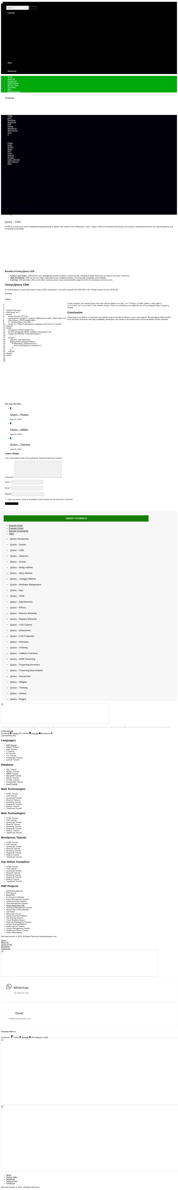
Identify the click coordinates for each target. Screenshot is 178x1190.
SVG (13, 214)
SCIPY (14, 197)
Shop (10, 63)
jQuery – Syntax (18, 544)
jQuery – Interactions (20, 676)
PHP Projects (16, 73)
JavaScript (15, 21)
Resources (12, 71)
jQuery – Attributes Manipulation (25, 584)
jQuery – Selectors (19, 556)
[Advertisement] (52, 106)
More (10, 164)
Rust (13, 207)
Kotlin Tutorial (17, 42)
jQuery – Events (18, 562)
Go (12, 189)
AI (12, 185)
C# (12, 139)
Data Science (16, 36)
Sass (13, 191)
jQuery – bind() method (21, 567)
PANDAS (15, 168)
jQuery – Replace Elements (23, 619)
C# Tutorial (15, 29)
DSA (13, 172)
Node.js (14, 170)
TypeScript (15, 174)
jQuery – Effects (18, 607)
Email (8, 488)
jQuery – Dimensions (20, 630)
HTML (14, 15)
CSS (13, 17)
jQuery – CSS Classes (21, 625)
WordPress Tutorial (19, 52)
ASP (13, 182)
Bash (13, 205)
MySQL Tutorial (17, 44)
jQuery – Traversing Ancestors (25, 665)
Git (12, 176)
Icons (13, 209)
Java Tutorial (16, 40)
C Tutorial (15, 27)
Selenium (15, 56)
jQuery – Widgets (18, 682)
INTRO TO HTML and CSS (22, 203)
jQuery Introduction (19, 539)
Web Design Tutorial (19, 50)
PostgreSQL (16, 178)
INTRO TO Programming (21, 201)
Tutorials (11, 13)
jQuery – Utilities (19, 429)
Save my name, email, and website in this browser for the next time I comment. (40, 499)
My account (16, 65)
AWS (13, 199)
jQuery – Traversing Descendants (26, 670)
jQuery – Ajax (16, 590)
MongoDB (15, 180)
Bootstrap (15, 19)
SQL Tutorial (16, 48)
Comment (9, 477)
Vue (13, 193)
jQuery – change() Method (23, 579)
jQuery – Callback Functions (24, 653)
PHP (13, 23)
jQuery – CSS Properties (22, 636)
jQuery (13, 212)
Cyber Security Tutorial (20, 38)
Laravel (14, 58)
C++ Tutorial (16, 33)
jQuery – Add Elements (21, 602)
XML (13, 60)
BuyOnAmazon (14, 91)
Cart (13, 67)
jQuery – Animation (19, 642)
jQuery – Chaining (19, 647)
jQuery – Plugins (19, 414)
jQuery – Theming (20, 444)
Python (14, 25)
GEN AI (14, 195)
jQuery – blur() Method (21, 573)
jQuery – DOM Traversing (22, 659)
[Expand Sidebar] (1, 508)
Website (8, 494)
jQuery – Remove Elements (23, 613)
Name (8, 482)
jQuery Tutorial (17, 31)
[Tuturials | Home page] (5, 3)
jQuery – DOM (17, 596)
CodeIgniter (16, 54)
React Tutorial (17, 46)
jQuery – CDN (17, 550)
